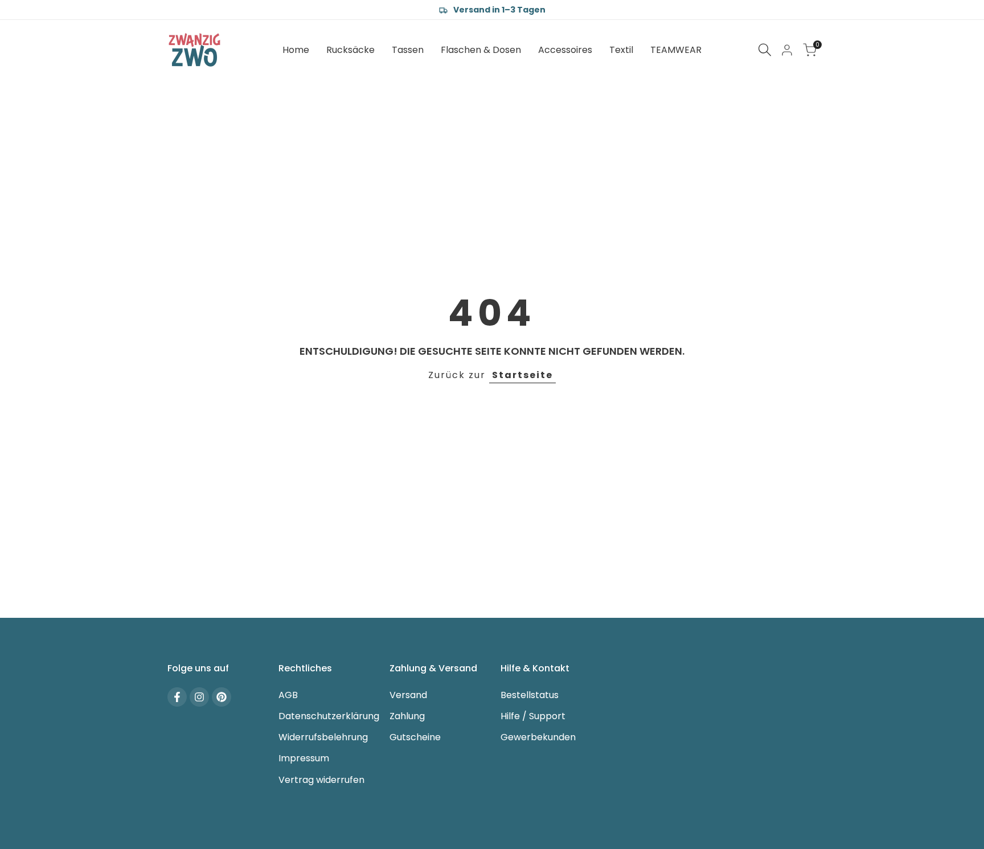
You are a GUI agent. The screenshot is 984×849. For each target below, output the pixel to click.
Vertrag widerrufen (321, 779)
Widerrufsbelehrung (323, 737)
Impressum (303, 758)
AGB (288, 695)
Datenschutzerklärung (328, 716)
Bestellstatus (530, 695)
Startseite (522, 375)
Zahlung (407, 716)
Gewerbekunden (538, 737)
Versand (408, 695)
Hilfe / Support (533, 716)
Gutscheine (415, 737)
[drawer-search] (764, 49)
